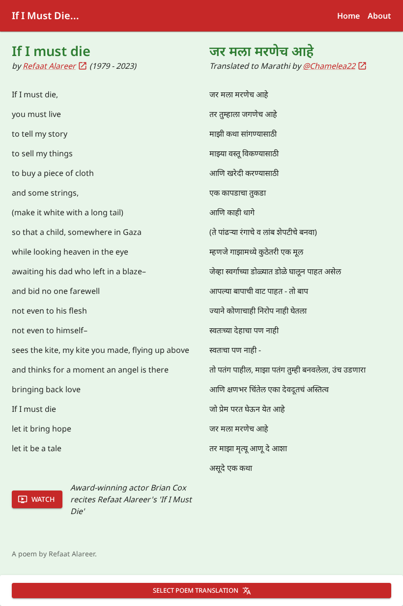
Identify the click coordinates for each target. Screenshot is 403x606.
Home (348, 15)
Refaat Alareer (49, 65)
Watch (43, 499)
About (379, 15)
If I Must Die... (45, 15)
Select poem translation (195, 590)
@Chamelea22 (329, 65)
